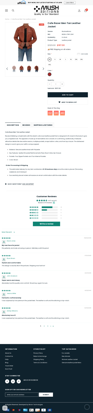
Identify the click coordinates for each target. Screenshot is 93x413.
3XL (81, 59)
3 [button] (47, 326)
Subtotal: (51, 88)
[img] (6, 238)
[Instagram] (13, 381)
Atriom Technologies (35, 405)
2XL (76, 59)
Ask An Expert (28, 184)
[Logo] (46, 10)
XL (71, 59)
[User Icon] (79, 10)
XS (49, 59)
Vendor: (50, 31)
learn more (70, 2)
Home (7, 19)
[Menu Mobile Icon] (6, 10)
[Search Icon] (13, 10)
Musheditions (66, 31)
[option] (25, 42)
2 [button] (44, 326)
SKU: (49, 34)
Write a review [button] (46, 224)
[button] (34, 207)
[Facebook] (7, 381)
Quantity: (51, 80)
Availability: (52, 37)
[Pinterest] (19, 381)
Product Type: (52, 40)
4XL (49, 65)
